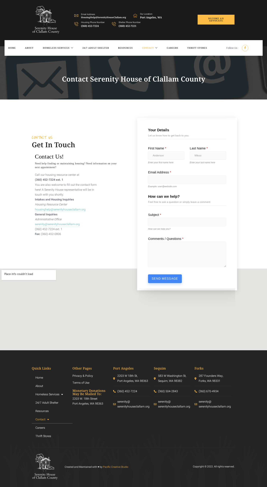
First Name (157, 148)
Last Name (199, 148)
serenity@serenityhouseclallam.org (57, 224)
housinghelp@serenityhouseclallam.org (60, 209)
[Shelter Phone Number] (114, 24)
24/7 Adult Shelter (95, 47)
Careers (172, 47)
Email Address (159, 172)
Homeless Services (56, 47)
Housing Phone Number (93, 22)
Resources (125, 47)
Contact (148, 47)
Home (12, 47)
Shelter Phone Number (130, 22)
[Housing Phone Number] (76, 24)
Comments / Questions (165, 239)
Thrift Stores (197, 47)
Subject (154, 215)
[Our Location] (135, 15)
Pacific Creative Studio (115, 467)
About (29, 47)
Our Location (146, 14)
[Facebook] (245, 48)
